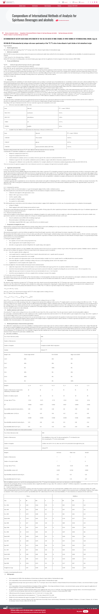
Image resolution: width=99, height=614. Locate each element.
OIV (3, 33)
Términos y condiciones (71, 608)
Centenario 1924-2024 (72, 6)
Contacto (82, 2)
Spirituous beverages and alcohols (66, 33)
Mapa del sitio (81, 608)
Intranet (76, 2)
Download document (64, 20)
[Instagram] (94, 2)
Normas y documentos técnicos (11, 33)
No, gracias (79, 611)
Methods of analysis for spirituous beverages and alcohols (16, 35)
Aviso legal (63, 608)
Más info (44, 612)
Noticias (59, 6)
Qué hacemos (35, 6)
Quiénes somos (22, 6)
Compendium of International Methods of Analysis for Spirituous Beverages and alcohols (38, 33)
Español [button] (66, 2)
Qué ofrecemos (48, 6)
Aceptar (85, 611)
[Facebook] (88, 2)
